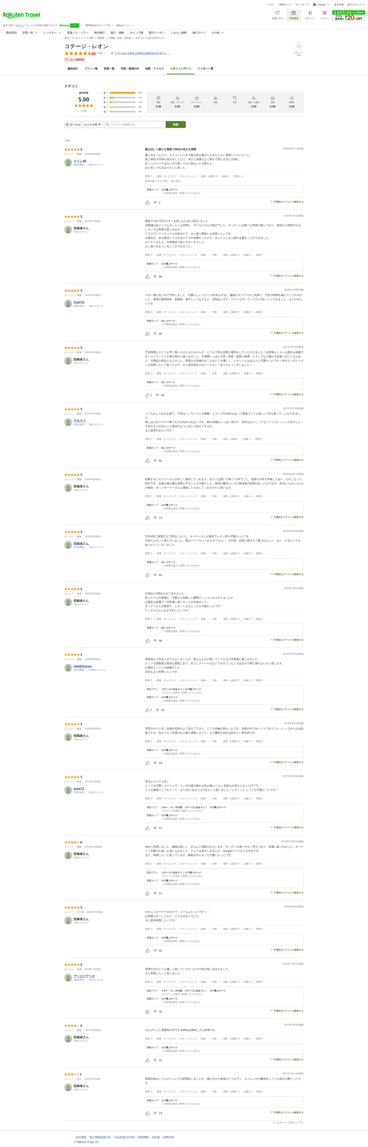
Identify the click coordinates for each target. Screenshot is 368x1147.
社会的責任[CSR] (124, 1137)
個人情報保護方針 (100, 1137)
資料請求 (168, 1137)
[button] (103, 162)
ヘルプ (270, 4)
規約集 (156, 1137)
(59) (130, 68)
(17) (180, 68)
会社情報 (81, 1137)
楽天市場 (338, 4)
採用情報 (143, 1137)
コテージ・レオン (86, 46)
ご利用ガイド (285, 4)
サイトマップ (302, 4)
